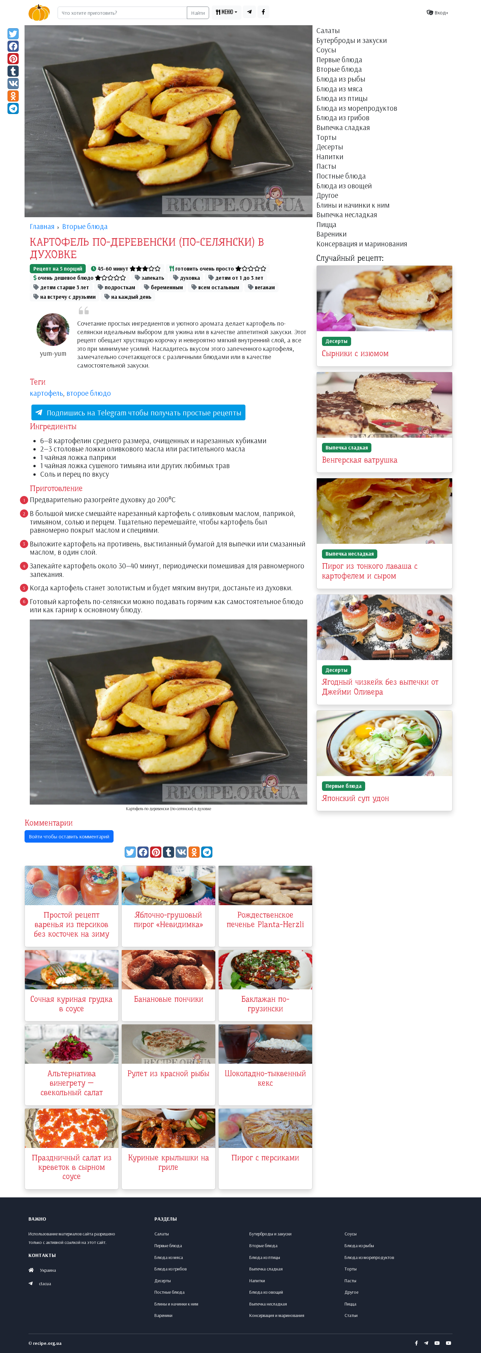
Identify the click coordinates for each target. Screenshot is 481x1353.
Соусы (326, 50)
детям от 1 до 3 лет (238, 277)
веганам (264, 287)
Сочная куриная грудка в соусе (71, 1004)
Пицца (326, 224)
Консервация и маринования (361, 244)
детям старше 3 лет (64, 287)
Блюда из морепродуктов (356, 108)
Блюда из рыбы (340, 79)
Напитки (329, 157)
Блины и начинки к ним (353, 205)
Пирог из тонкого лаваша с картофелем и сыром (370, 571)
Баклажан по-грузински (265, 1004)
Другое (327, 195)
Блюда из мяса (339, 89)
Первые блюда (339, 60)
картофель (46, 393)
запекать (152, 277)
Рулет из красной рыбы (168, 1073)
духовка (189, 277)
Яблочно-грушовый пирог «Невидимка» (168, 919)
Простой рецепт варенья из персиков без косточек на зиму (71, 924)
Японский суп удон (355, 798)
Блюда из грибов (342, 118)
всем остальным (218, 287)
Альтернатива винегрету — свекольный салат (72, 1083)
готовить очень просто (204, 268)
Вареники (331, 234)
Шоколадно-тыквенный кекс (265, 1078)
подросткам (119, 287)
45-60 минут (113, 268)
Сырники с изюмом (355, 353)
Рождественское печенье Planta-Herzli (265, 919)
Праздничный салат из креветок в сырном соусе (72, 1167)
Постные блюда (341, 176)
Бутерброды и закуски (351, 40)
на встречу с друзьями (67, 296)
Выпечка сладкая (343, 128)
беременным (166, 287)
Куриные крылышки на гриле (168, 1162)
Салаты (328, 31)
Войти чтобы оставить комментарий (69, 836)
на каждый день (130, 296)
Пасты (326, 166)
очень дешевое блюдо (65, 277)
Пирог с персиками (265, 1157)
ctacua (45, 1283)
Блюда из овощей (344, 186)
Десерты (329, 147)
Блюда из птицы (341, 98)
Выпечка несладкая (346, 215)
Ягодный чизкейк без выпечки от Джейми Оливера (380, 686)
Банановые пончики (168, 999)
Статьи (351, 1315)
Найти (198, 13)
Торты (326, 137)
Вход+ (440, 12)
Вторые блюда (339, 69)
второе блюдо (88, 393)
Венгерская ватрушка (360, 460)
